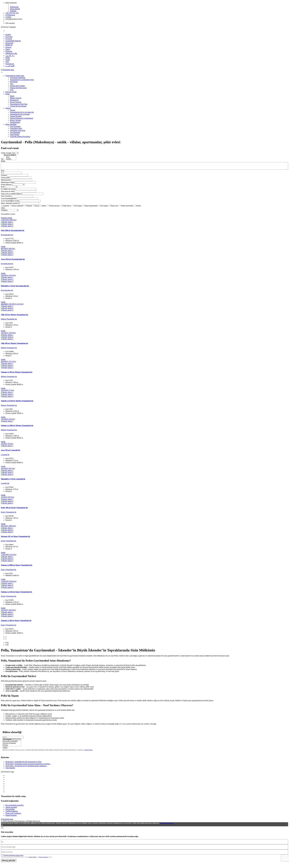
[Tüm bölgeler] (12, 739)
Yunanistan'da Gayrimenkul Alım (22, 80)
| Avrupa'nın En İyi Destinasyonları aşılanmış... (26, 766)
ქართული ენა (11, 53)
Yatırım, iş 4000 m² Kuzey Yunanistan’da (16, 565)
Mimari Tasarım (15, 98)
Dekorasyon (14, 100)
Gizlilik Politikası (88, 750)
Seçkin (138, 206)
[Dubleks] (10, 159)
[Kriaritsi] (12, 745)
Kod (2, 171)
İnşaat (7, 94)
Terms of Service (43, 857)
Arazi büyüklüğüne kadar (10, 201)
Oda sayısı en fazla (7, 191)
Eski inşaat (104, 206)
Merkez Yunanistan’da (9, 319)
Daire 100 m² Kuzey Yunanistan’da (14, 508)
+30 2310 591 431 (12, 13)
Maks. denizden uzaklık (9, 203)
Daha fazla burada (166, 823)
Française (8, 51)
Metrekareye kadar (7, 182)
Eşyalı (37, 206)
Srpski (7, 60)
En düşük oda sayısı (8, 189)
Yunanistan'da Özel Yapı (18, 104)
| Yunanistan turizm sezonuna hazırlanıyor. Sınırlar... (28, 764)
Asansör (6, 206)
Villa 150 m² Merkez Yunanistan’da (14, 315)
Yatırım (8, 108)
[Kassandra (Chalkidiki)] (12, 741)
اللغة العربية (9, 66)
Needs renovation (127, 206)
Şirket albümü (15, 9)
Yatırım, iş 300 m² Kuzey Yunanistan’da (16, 620)
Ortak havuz (66, 206)
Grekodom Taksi (16, 128)
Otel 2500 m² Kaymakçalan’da (12, 230)
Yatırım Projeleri (16, 116)
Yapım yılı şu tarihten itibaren (11, 194)
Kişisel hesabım (11, 815)
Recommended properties (14, 805)
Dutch (7, 49)
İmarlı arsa (114, 206)
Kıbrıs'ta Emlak (10, 92)
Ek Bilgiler (14, 82)
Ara (3, 208)
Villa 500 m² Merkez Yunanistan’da (14, 343)
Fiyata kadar (5, 178)
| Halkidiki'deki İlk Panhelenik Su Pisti (23, 762)
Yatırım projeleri (11, 807)
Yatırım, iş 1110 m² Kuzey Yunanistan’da (16, 592)
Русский (8, 39)
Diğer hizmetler (10, 124)
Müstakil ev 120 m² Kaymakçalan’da (15, 286)
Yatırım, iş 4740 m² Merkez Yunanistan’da (17, 401)
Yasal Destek (14, 134)
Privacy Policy (32, 857)
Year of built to (6, 196)
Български (9, 43)
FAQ (12, 90)
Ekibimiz (13, 11)
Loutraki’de (5, 455)
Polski (7, 58)
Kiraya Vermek (15, 120)
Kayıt (5, 747)
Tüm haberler (10, 768)
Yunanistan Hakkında (17, 78)
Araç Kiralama (15, 126)
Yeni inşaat (78, 206)
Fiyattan (4, 175)
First (7, 643)
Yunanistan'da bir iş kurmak (20, 114)
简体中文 (9, 45)
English (8, 35)
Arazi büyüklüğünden (8, 198)
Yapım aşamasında (91, 206)
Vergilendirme (15, 122)
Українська (9, 64)
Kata (2, 187)
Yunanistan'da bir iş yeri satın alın (22, 112)
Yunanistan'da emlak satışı (14, 76)
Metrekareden (6, 180)
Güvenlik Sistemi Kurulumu (20, 137)
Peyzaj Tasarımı (15, 102)
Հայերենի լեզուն (13, 41)
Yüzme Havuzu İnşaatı (18, 106)
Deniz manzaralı (17, 206)
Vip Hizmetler (15, 132)
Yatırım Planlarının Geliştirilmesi (21, 118)
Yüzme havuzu (54, 206)
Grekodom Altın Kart (17, 130)
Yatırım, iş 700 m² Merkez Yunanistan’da (16, 372)
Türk (7, 62)
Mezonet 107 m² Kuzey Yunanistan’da (15, 536)
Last (6, 645)
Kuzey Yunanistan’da (8, 512)
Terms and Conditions (13, 813)
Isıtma (44, 206)
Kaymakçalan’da (7, 235)
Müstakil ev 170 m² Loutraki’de (13, 479)
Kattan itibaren (6, 185)
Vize (11, 84)
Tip (2, 159)
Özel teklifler (10, 809)
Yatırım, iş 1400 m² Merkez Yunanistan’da (17, 425)
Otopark (29, 206)
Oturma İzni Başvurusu (18, 88)
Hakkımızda (14, 7)
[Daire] (10, 157)
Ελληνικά (8, 37)
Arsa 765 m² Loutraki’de (10, 450)
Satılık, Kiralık (6, 153)
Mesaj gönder (8, 860)
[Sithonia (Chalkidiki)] (12, 743)
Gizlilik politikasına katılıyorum (13, 855)
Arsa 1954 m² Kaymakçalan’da (13, 259)
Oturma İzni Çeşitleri (17, 86)
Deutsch (8, 47)
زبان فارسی (9, 56)
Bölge (3, 161)
